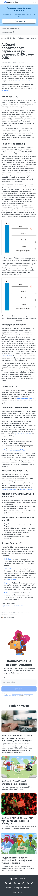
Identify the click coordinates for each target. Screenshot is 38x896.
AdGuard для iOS (26, 489)
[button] (36, 6)
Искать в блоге (6, 32)
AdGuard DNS (6, 38)
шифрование (11, 579)
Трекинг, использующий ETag (14, 450)
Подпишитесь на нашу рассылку (13, 606)
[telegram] (23, 883)
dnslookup (7, 559)
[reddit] (28, 883)
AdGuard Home (6, 356)
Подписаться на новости (10, 28)
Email (3, 678)
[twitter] (14, 883)
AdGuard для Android (9, 489)
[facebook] (10, 883)
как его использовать (23, 81)
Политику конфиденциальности (22, 694)
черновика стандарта (24, 399)
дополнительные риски (23, 434)
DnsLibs (6, 593)
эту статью (5, 91)
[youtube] (19, 883)
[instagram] (6, 883)
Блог (14, 38)
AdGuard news (13, 614)
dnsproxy (7, 583)
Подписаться (19, 689)
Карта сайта (17, 892)
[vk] (32, 883)
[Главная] (11, 2)
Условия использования (12, 696)
